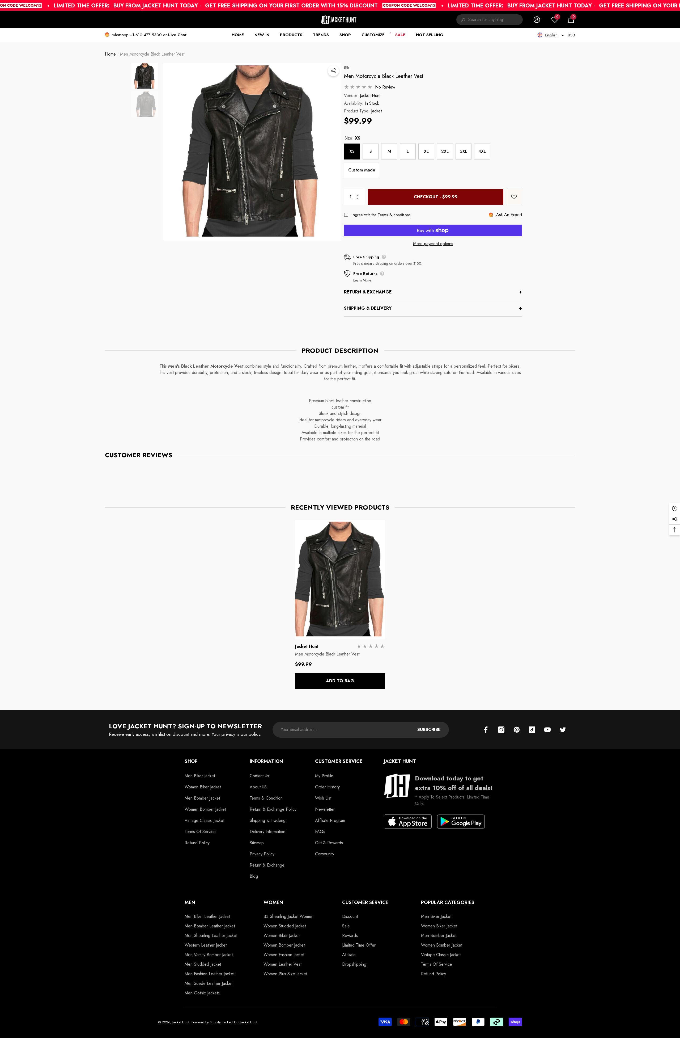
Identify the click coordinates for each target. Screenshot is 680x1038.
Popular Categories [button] (447, 902)
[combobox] (495, 19)
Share (333, 70)
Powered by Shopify (206, 1022)
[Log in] (537, 20)
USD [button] (571, 35)
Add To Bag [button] (340, 681)
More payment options (433, 244)
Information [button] (266, 761)
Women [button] (273, 902)
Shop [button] (191, 761)
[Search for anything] (489, 19)
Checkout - (436, 197)
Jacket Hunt (370, 96)
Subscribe (429, 729)
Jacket (376, 111)
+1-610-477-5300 (146, 35)
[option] (252, 152)
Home (110, 54)
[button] (571, 20)
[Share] (333, 70)
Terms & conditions (394, 215)
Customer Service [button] (339, 761)
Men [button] (190, 902)
